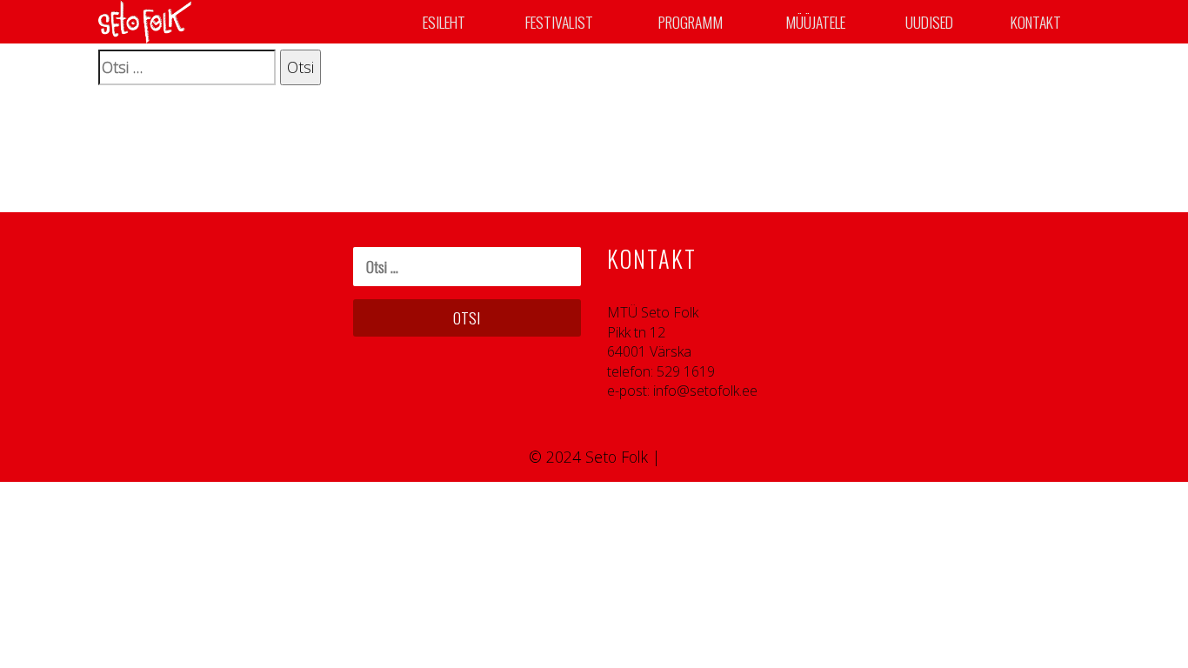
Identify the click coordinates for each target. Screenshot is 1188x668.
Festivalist (559, 21)
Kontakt (1036, 21)
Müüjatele (815, 21)
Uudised (929, 21)
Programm (690, 21)
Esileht (444, 21)
